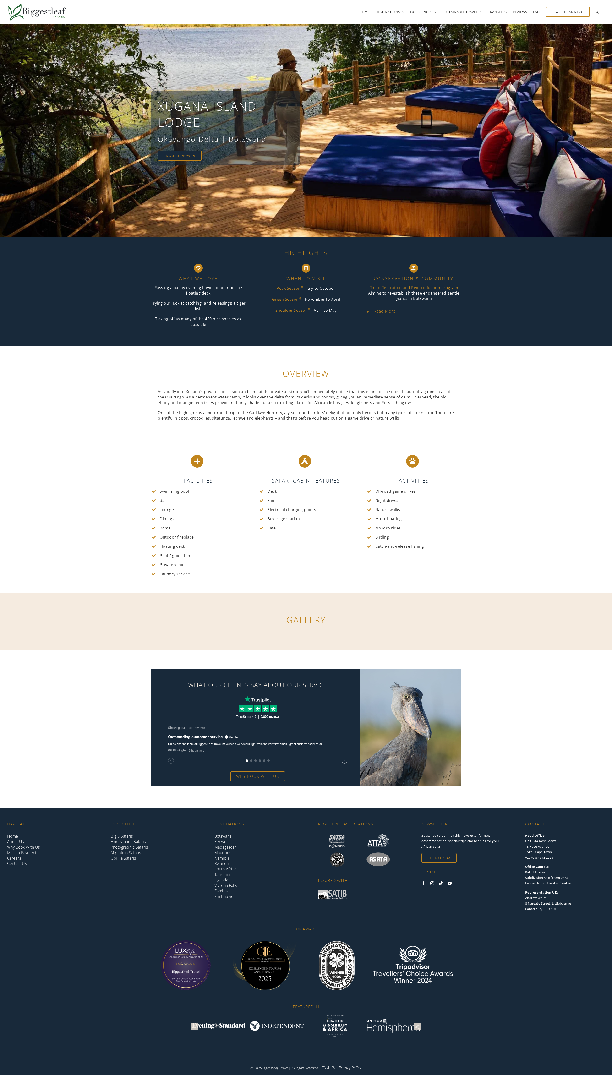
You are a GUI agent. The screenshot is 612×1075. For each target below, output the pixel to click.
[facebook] (423, 883)
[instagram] (432, 883)
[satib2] (332, 892)
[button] (597, 12)
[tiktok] (441, 883)
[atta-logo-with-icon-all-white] (378, 835)
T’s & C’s (328, 1067)
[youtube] (450, 883)
